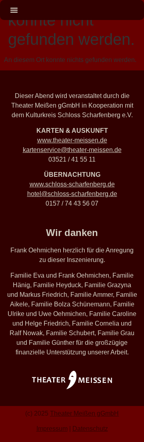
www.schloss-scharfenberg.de (72, 184)
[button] (14, 10)
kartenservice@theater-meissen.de (72, 149)
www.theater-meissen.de (72, 140)
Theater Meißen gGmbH (84, 413)
